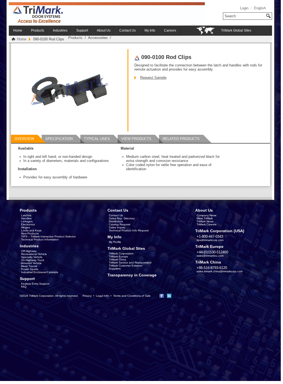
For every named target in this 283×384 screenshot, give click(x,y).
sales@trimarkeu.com (210, 255)
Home (17, 30)
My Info (150, 30)
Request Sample (153, 77)
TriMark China (117, 259)
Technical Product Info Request (129, 230)
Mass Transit (29, 266)
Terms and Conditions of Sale (132, 295)
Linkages (27, 221)
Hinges (25, 227)
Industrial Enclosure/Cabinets (39, 272)
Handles (26, 218)
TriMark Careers (206, 224)
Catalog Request (119, 224)
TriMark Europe (118, 256)
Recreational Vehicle (34, 254)
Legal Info (102, 295)
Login (244, 8)
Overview (24, 139)
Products (37, 30)
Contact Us (127, 30)
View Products (136, 139)
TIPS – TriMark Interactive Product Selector (48, 236)
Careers (170, 30)
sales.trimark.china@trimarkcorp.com (219, 271)
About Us (104, 30)
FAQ (24, 286)
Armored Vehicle (31, 263)
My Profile (115, 241)
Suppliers (115, 268)
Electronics (28, 224)
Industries (60, 30)
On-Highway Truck (32, 260)
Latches (26, 215)
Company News (206, 215)
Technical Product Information (40, 239)
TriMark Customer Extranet (125, 265)
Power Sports (29, 269)
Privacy (87, 295)
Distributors (116, 221)
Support (82, 30)
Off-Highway (28, 251)
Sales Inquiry (117, 227)
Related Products (181, 139)
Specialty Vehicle (32, 257)
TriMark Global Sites (236, 30)
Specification (59, 139)
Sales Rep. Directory (122, 218)
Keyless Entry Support (35, 283)
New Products (30, 233)
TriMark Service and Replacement (130, 262)
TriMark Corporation (121, 253)
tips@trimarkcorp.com (210, 240)
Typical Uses (97, 139)
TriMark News (205, 221)
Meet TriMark (205, 218)
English (260, 8)
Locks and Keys (31, 230)
